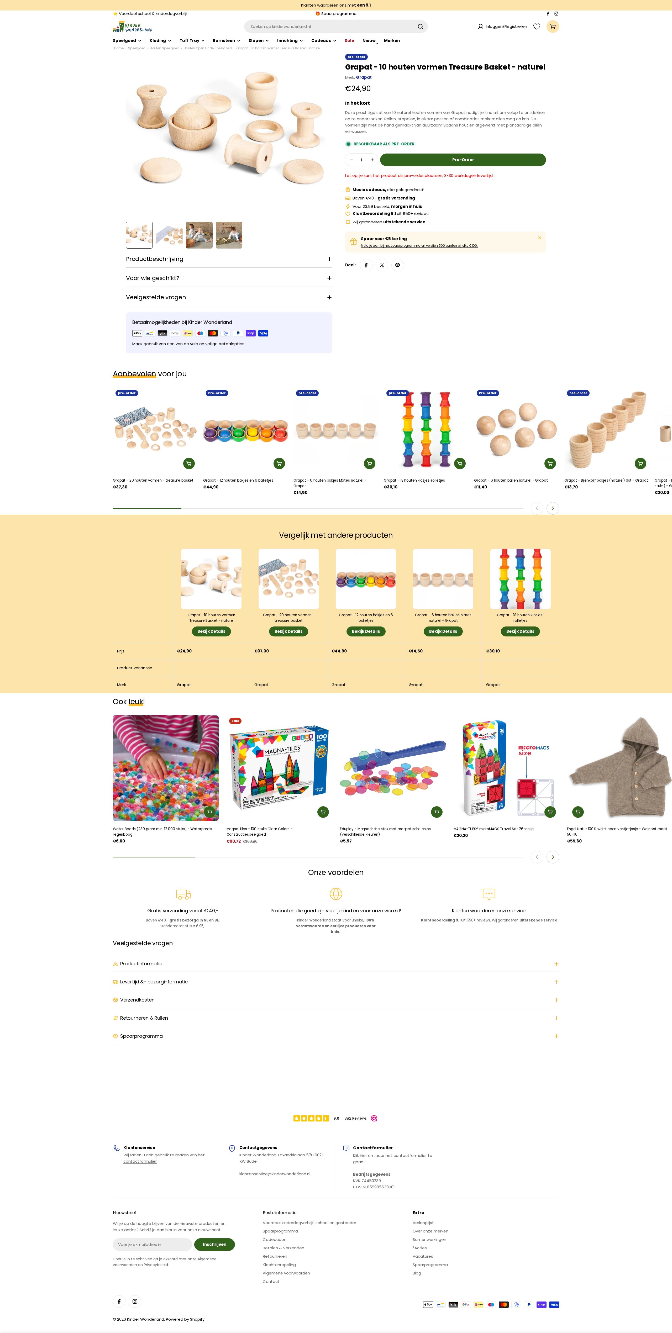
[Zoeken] (420, 26)
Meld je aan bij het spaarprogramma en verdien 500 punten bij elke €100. (419, 245)
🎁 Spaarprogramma (335, 13)
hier (364, 1155)
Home (119, 48)
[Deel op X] (382, 265)
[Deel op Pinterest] (397, 265)
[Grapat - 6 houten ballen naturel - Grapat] (516, 429)
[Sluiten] (540, 238)
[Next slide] (553, 508)
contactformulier (140, 1161)
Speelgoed (136, 48)
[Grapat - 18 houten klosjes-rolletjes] (426, 429)
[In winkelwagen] (189, 463)
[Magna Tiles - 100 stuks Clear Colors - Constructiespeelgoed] (279, 768)
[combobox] (336, 26)
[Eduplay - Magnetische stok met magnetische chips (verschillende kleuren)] (393, 768)
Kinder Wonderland (145, 1319)
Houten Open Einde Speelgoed (208, 48)
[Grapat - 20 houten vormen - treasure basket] (155, 429)
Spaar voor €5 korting (384, 238)
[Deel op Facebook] (366, 265)
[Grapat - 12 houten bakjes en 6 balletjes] (245, 429)
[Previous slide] (537, 508)
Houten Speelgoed (164, 48)
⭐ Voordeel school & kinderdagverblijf (150, 13)
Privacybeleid (156, 1264)
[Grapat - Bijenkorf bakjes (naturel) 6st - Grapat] (606, 429)
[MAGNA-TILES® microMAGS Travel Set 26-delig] (506, 768)
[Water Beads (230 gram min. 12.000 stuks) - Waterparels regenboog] (166, 768)
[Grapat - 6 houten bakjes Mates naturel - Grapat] (336, 429)
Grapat (364, 77)
